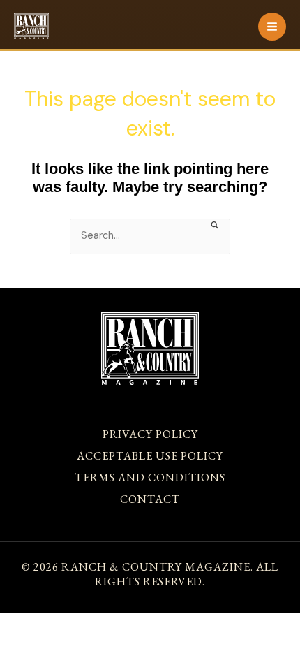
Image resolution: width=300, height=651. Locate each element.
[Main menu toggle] (272, 27)
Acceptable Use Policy (150, 455)
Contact (150, 499)
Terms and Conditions (150, 477)
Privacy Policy (150, 434)
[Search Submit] (215, 224)
